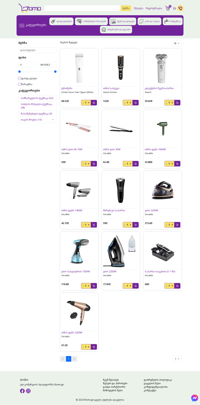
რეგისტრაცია (154, 8)
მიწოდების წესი (113, 390)
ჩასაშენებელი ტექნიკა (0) (36, 113)
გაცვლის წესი (152, 383)
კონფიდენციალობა (156, 386)
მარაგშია (26, 84)
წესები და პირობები (115, 383)
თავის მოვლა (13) (31, 119)
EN (174, 8)
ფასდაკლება (29, 78)
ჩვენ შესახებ (111, 379)
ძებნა (126, 8)
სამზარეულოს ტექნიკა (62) (37, 98)
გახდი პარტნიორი (114, 386)
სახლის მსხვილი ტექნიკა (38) (36, 105)
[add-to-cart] (94, 102)
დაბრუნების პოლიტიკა (158, 379)
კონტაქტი (150, 390)
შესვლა (138, 8)
